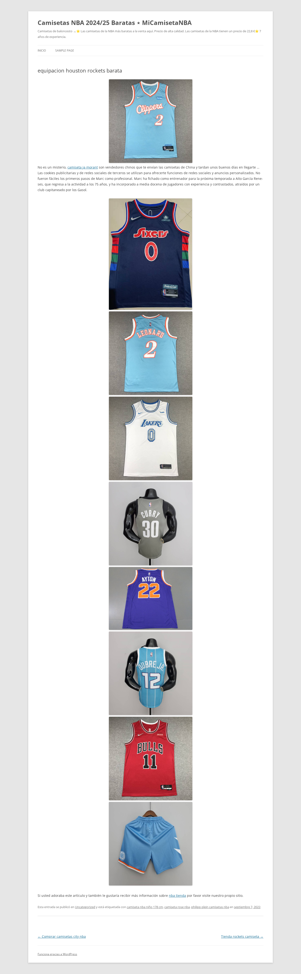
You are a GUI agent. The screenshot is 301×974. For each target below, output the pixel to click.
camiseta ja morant (82, 167)
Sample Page (64, 50)
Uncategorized (85, 907)
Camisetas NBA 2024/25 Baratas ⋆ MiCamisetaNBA (115, 22)
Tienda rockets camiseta (242, 936)
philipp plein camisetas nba (210, 907)
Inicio (42, 50)
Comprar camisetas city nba (62, 936)
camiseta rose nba (177, 907)
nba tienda (177, 895)
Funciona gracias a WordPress (57, 954)
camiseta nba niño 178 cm (145, 907)
